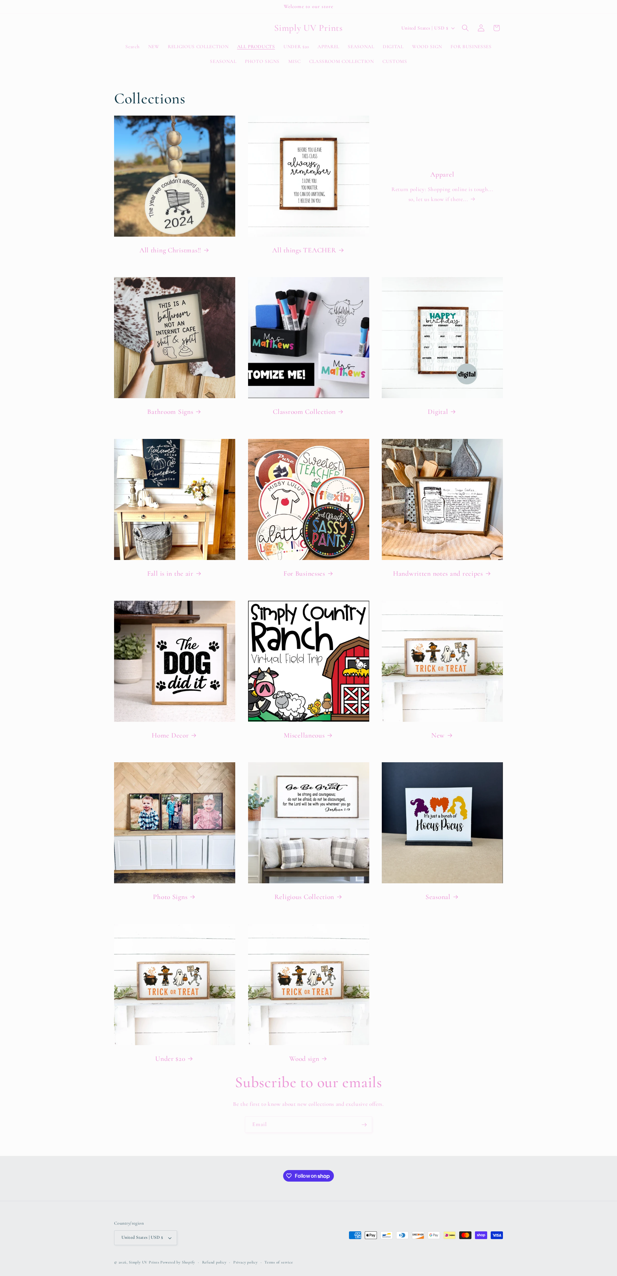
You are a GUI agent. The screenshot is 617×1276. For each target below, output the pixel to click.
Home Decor (170, 735)
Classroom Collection (304, 412)
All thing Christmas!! (170, 250)
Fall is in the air (170, 573)
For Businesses (304, 573)
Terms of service (278, 1262)
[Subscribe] (364, 1124)
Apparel (442, 174)
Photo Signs (170, 897)
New (438, 735)
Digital (438, 412)
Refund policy (214, 1262)
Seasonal (438, 897)
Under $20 (170, 1058)
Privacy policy (245, 1262)
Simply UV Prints (144, 1262)
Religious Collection (304, 897)
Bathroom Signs (170, 412)
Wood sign (304, 1058)
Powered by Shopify (177, 1262)
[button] (465, 28)
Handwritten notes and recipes (438, 573)
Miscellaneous (304, 735)
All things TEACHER (304, 250)
